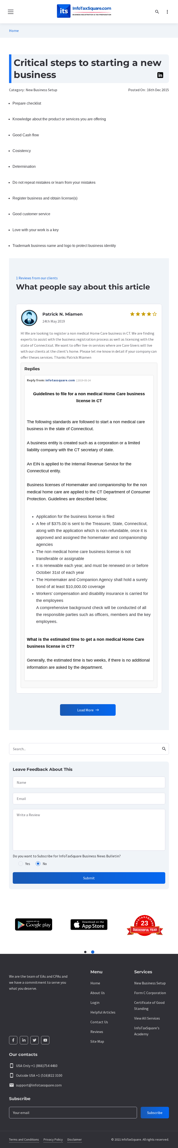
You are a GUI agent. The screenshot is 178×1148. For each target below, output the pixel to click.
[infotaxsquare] (84, 12)
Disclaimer (74, 1139)
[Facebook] (13, 1040)
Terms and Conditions (24, 1139)
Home (14, 30)
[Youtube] (45, 1040)
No (45, 864)
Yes (27, 864)
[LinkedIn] (24, 1040)
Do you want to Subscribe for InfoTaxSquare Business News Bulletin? (67, 856)
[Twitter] (34, 1040)
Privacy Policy (53, 1139)
